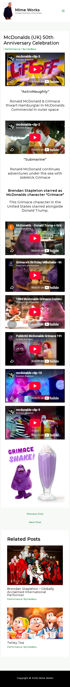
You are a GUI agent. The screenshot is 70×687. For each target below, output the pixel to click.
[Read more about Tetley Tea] (35, 623)
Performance (12, 49)
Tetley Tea (15, 643)
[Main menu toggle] (63, 10)
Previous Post (35, 513)
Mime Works (27, 10)
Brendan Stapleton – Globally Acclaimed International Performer (30, 592)
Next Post (35, 522)
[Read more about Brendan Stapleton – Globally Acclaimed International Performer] (35, 565)
